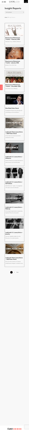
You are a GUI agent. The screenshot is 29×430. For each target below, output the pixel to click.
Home (6, 17)
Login (26, 2)
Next (17, 272)
